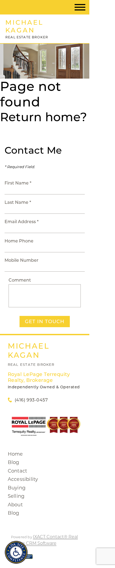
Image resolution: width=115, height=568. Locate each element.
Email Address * (22, 221)
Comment (20, 280)
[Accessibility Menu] (16, 552)
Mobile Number (22, 260)
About (15, 505)
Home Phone (19, 241)
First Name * (18, 183)
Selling (16, 496)
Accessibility (23, 479)
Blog (13, 462)
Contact (17, 471)
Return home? (43, 117)
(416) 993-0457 (31, 400)
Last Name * (18, 202)
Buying (16, 488)
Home (15, 454)
